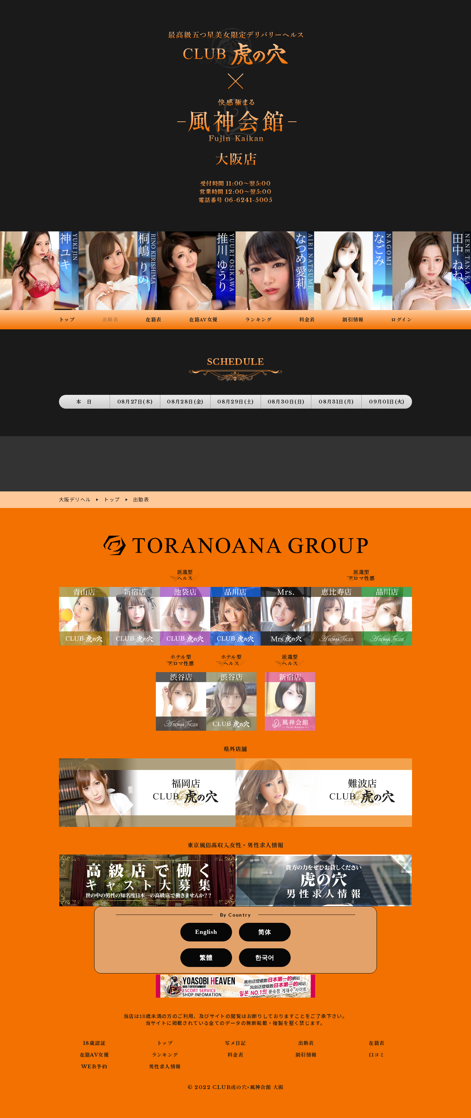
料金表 (235, 1054)
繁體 (206, 957)
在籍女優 (94, 1054)
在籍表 (376, 1043)
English (206, 931)
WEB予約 (94, 1066)
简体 (264, 932)
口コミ (376, 1054)
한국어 (264, 957)
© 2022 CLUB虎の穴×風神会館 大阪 (236, 1087)
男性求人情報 (165, 1066)
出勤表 (306, 1043)
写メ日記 (235, 1043)
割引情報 (306, 1054)
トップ (165, 1043)
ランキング (165, 1054)
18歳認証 (94, 1043)
